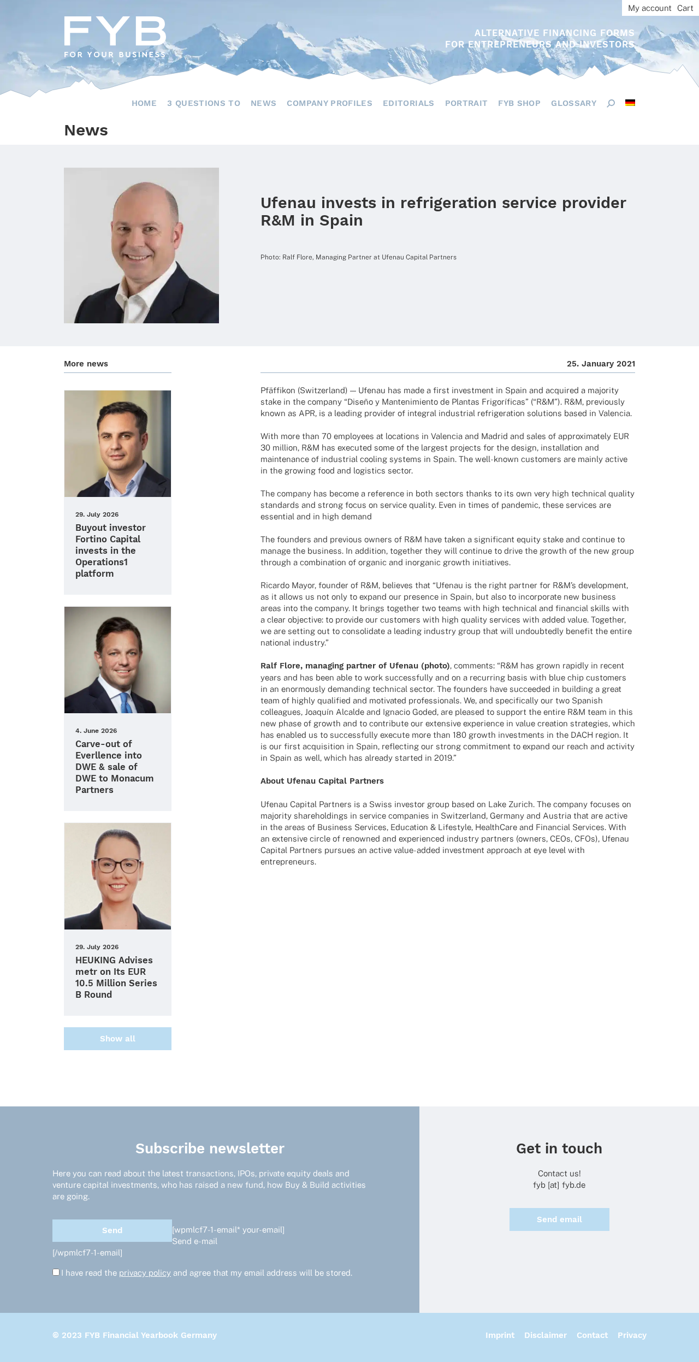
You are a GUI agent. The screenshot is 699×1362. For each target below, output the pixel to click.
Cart (685, 8)
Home (144, 103)
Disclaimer (545, 1335)
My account (650, 8)
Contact (592, 1335)
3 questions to (203, 103)
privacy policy (145, 1272)
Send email (559, 1219)
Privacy (632, 1335)
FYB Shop (519, 103)
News (263, 103)
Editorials (409, 103)
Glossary (573, 103)
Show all (117, 1039)
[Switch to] (630, 102)
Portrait (466, 103)
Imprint (499, 1335)
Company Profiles (329, 103)
